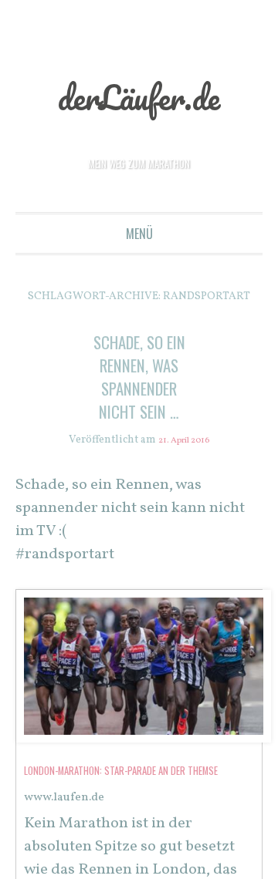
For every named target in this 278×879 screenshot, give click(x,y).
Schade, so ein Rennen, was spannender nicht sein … (139, 386)
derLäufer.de (139, 94)
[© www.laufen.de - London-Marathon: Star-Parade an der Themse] (143, 762)
